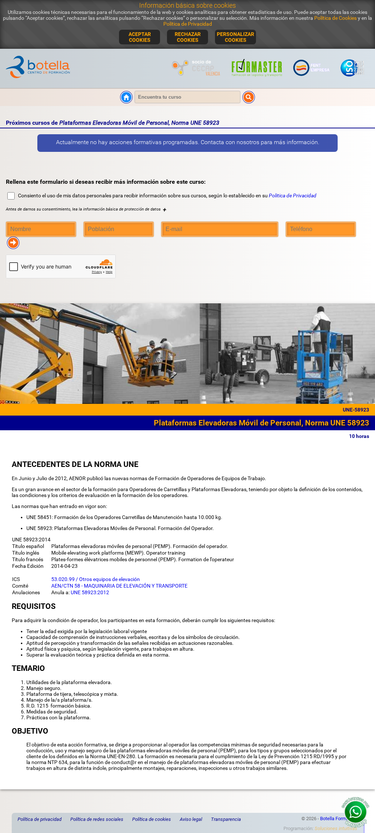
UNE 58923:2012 (90, 592)
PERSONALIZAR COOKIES (235, 37)
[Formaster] (257, 79)
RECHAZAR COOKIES (188, 37)
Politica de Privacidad (292, 195)
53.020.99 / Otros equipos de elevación (95, 579)
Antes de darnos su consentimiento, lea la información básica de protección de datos (86, 209)
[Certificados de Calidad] (352, 79)
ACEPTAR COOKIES (140, 37)
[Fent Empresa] (311, 79)
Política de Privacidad (187, 24)
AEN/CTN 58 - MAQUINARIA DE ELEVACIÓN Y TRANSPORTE (119, 586)
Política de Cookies (335, 18)
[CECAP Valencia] (196, 79)
